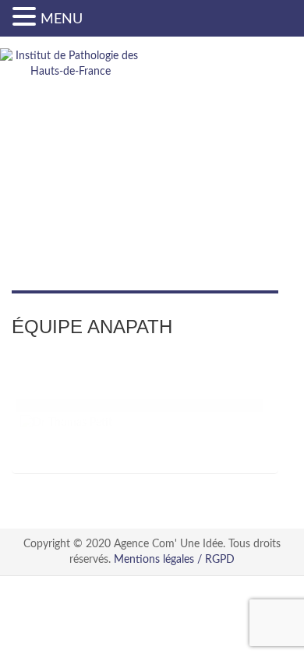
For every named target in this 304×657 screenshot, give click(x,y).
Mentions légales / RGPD (174, 559)
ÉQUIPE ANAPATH (92, 326)
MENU (62, 19)
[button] (26, 17)
